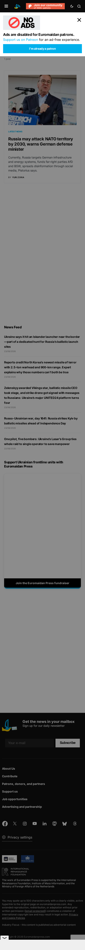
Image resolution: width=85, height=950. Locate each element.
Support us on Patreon (20, 40)
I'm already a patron (42, 48)
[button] (6, 6)
